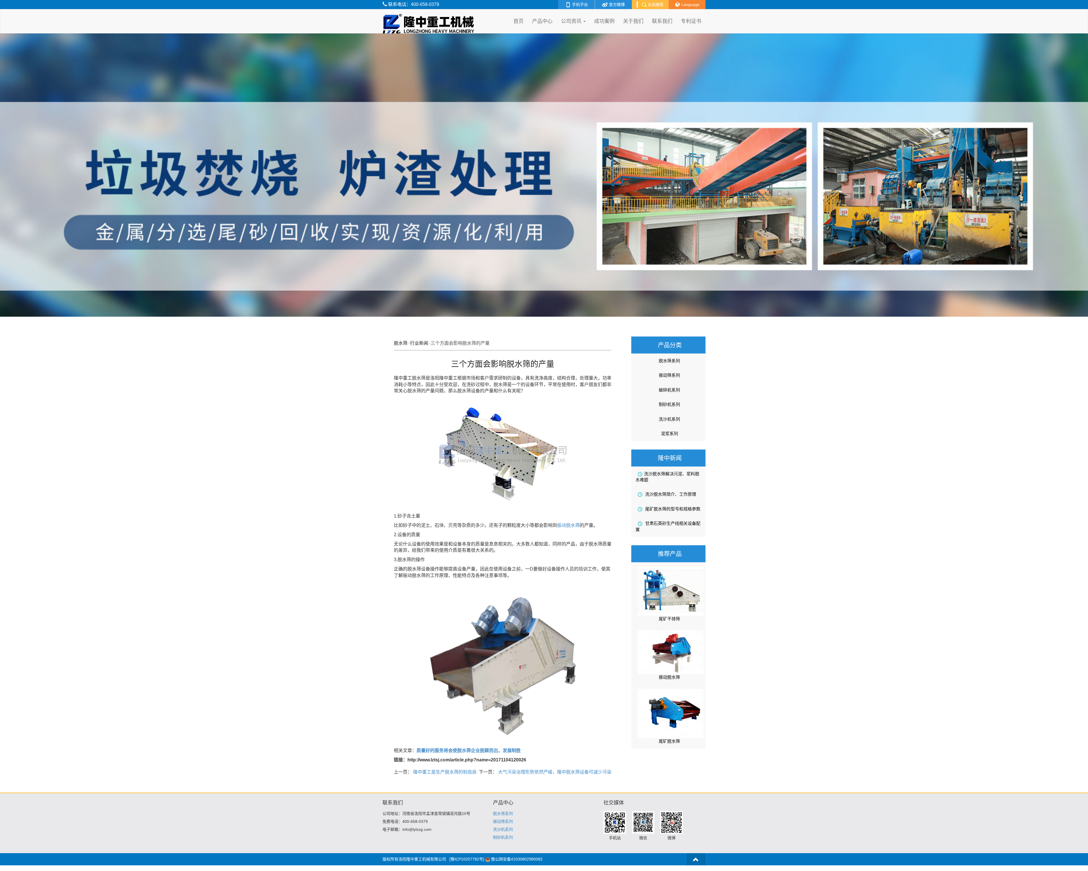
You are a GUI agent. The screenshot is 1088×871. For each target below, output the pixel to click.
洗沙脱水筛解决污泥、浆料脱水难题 (667, 476)
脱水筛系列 (669, 360)
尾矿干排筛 (669, 618)
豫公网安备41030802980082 (517, 859)
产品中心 (542, 21)
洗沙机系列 (669, 419)
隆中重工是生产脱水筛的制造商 (444, 772)
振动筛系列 (669, 375)
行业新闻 (419, 343)
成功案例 (604, 21)
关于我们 (633, 21)
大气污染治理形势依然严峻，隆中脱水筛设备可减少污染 (554, 772)
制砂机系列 (669, 404)
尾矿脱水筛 (669, 741)
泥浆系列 (669, 433)
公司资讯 (572, 21)
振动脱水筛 (568, 525)
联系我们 (662, 21)
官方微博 (616, 4)
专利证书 (691, 21)
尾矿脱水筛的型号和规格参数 (672, 508)
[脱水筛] (429, 16)
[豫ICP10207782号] (466, 859)
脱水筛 (400, 343)
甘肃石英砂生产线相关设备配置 (668, 526)
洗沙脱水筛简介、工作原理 (670, 494)
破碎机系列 (669, 389)
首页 (518, 21)
